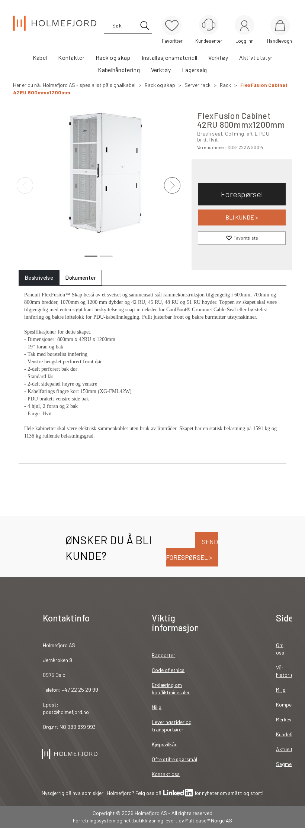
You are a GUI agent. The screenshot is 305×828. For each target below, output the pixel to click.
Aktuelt (284, 749)
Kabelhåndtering (119, 69)
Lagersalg (194, 69)
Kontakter (71, 57)
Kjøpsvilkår (164, 744)
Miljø (156, 707)
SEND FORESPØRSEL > (192, 549)
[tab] (39, 278)
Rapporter (163, 655)
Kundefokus (289, 734)
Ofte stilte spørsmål (174, 759)
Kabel (40, 57)
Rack (225, 85)
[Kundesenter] (209, 25)
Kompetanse (290, 704)
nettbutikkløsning (143, 820)
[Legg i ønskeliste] (242, 238)
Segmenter (288, 764)
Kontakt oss (166, 774)
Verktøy (218, 57)
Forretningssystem (94, 820)
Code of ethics (168, 670)
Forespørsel (242, 194)
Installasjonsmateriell (170, 57)
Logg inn (244, 26)
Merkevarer (288, 719)
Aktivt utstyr (255, 57)
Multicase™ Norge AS (208, 820)
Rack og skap (113, 57)
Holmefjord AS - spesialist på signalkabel (89, 85)
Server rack (197, 85)
